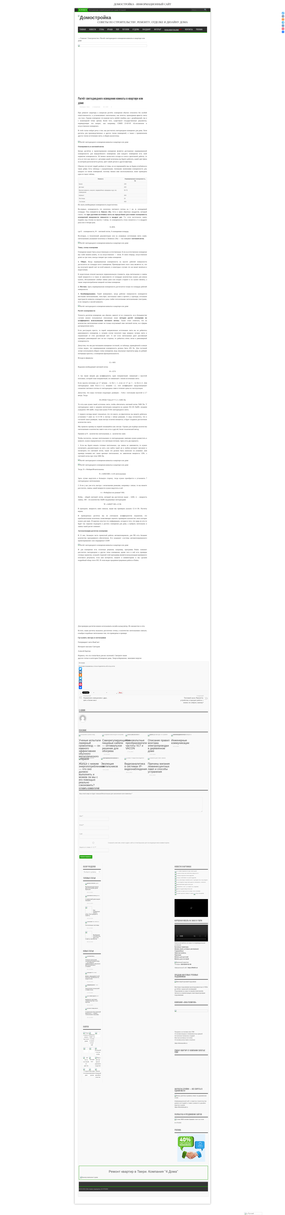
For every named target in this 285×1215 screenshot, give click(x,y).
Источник (82, 663)
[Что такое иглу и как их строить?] (191, 881)
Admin (88, 107)
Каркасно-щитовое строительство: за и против (91, 1001)
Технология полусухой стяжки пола (92, 989)
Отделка (135, 29)
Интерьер (157, 29)
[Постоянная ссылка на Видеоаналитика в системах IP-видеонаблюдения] (134, 758)
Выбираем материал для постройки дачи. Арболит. (92, 888)
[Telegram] (143, 678)
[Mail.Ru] (143, 681)
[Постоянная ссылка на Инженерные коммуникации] (182, 734)
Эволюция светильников (109, 765)
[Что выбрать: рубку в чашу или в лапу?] (184, 894)
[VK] (143, 672)
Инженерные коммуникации (180, 741)
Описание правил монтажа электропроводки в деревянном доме (159, 745)
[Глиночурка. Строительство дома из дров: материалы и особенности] (183, 890)
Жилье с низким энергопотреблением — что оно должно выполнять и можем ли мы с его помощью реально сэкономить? (91, 774)
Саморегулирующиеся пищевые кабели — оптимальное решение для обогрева (116, 745)
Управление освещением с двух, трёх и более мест (95, 698)
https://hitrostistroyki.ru (181, 1107)
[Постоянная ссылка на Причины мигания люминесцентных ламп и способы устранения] (157, 758)
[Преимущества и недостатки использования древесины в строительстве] (184, 885)
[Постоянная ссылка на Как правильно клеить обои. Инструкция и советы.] (88, 912)
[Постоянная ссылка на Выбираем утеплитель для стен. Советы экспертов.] (88, 937)
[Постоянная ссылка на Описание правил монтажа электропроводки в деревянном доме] (159, 734)
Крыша (110, 29)
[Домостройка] (94, 17)
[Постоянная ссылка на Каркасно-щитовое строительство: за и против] (92, 996)
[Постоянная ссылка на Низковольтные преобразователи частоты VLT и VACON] (137, 734)
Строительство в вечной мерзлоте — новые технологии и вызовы (93, 1013)
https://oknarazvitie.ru (181, 1043)
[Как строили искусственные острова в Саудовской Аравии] (185, 878)
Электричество (93, 38)
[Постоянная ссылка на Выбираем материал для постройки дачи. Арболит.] (92, 883)
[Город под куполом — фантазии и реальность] (184, 876)
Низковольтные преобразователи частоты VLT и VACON (136, 744)
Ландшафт (146, 29)
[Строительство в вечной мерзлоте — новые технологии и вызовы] (186, 874)
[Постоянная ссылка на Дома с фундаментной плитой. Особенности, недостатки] (92, 972)
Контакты (189, 29)
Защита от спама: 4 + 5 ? (87, 847)
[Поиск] (205, 10)
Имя (80, 816)
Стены (101, 29)
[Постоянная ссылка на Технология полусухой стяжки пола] (92, 985)
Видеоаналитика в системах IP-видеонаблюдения (135, 766)
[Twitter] (143, 668)
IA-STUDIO (104, 1189)
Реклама (199, 29)
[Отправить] (143, 687)
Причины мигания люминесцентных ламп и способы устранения (159, 767)
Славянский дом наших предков (92, 899)
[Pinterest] (143, 684)
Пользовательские (173, 29)
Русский (251, 1213)
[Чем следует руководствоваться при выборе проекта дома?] (199, 894)
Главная (82, 29)
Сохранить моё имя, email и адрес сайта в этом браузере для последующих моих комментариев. (138, 843)
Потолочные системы (92, 925)
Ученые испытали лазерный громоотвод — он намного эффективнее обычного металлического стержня (90, 750)
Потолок (125, 29)
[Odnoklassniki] (143, 675)
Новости (92, 29)
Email (81, 825)
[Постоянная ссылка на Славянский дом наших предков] (92, 895)
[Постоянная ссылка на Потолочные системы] (92, 921)
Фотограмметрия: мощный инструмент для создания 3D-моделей (107, 10)
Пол (117, 29)
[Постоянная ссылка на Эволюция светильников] (112, 758)
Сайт (81, 834)
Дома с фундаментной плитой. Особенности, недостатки (92, 977)
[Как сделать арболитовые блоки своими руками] (187, 892)
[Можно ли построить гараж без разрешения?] (186, 887)
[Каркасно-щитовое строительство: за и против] (186, 872)
